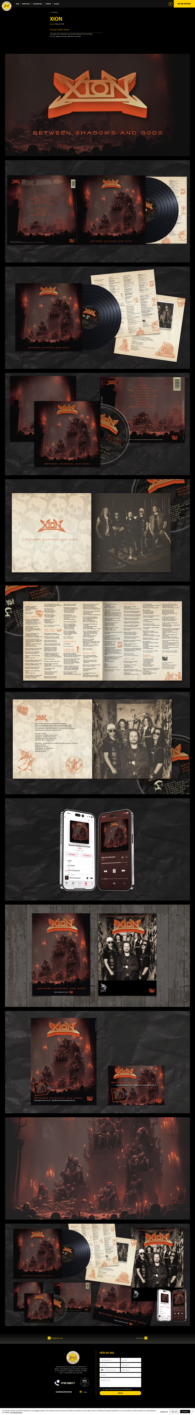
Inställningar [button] (164, 1412)
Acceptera (185, 1412)
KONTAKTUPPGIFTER (64, 1392)
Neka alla (174, 1412)
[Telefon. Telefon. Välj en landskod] (103, 1370)
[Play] (170, 4)
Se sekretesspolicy (16, 1412)
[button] (26, 3)
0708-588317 (68, 1383)
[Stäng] (192, 1411)
